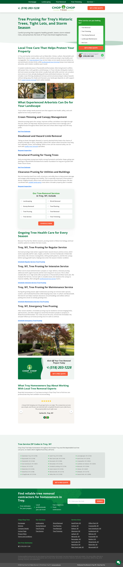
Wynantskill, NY (93, 547)
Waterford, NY (75, 545)
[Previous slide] (21, 411)
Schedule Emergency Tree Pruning (30, 321)
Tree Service (40, 531)
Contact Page (22, 531)
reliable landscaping (34, 182)
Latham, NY (75, 534)
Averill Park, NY (76, 523)
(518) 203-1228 (60, 367)
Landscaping (46, 2)
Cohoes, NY (75, 526)
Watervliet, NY (93, 545)
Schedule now (46, 223)
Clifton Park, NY (93, 523)
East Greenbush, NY (95, 528)
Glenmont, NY (75, 531)
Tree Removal (61, 2)
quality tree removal (31, 146)
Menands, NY (75, 537)
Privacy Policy (22, 534)
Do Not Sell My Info (56, 565)
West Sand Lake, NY (77, 547)
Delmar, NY (74, 528)
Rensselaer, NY (76, 539)
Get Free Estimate (24, 131)
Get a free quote (96, 8)
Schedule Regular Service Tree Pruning (31, 262)
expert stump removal (29, 80)
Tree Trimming (76, 2)
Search (100, 501)
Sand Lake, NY (75, 542)
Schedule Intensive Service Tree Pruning (32, 283)
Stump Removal (41, 526)
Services (90, 2)
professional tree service (48, 279)
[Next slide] (71, 411)
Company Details (23, 528)
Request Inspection (24, 150)
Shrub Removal (58, 523)
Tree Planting (57, 526)
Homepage (32, 2)
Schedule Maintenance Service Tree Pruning (33, 302)
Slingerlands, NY (94, 542)
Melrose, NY (92, 534)
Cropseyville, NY (94, 526)
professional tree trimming (50, 62)
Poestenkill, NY (93, 537)
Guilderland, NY (93, 531)
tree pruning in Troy (36, 60)
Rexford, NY (92, 539)
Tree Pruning (40, 528)
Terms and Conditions (25, 537)
